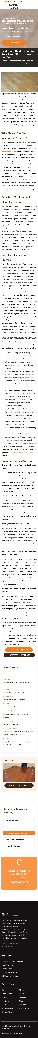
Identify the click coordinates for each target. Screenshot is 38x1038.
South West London (10, 728)
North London (8, 696)
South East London (10, 711)
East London (8, 679)
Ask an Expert (7, 1008)
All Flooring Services (9, 976)
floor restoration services (24, 452)
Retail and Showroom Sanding (16, 833)
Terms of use (7, 1034)
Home (4, 60)
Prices (21, 994)
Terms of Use (24, 1008)
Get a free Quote (19, 650)
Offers (4, 997)
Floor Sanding (7, 965)
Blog (21, 1001)
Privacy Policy (18, 1034)
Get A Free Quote (14, 43)
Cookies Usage (7, 1012)
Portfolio (5, 1001)
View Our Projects (19, 786)
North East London (10, 689)
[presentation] (5, 773)
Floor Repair (6, 968)
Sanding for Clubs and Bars (14, 840)
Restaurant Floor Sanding (14, 827)
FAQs (3, 1005)
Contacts (22, 1005)
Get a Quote (6, 994)
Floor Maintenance (9, 972)
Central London (9, 672)
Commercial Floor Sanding (20, 60)
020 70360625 (19, 882)
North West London (10, 704)
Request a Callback (19, 655)
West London (8, 738)
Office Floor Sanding (12, 820)
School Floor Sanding (12, 846)
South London (8, 721)
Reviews (22, 997)
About (21, 990)
